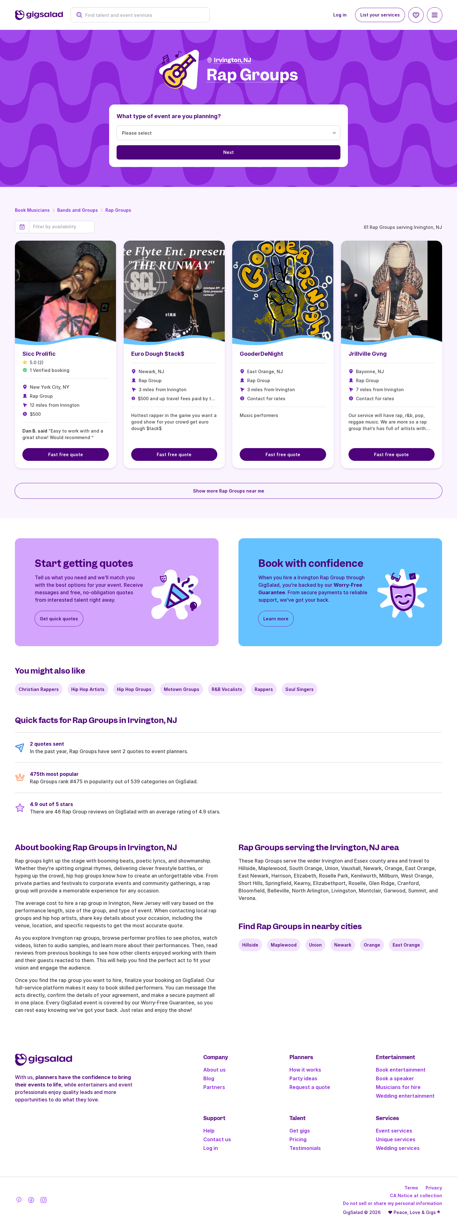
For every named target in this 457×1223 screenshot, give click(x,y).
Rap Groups (118, 210)
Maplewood (284, 944)
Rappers (264, 689)
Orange (372, 944)
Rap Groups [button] (252, 75)
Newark (342, 944)
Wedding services (398, 1148)
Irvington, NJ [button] (232, 60)
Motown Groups (181, 689)
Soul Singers (299, 689)
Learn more (276, 618)
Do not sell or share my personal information (392, 1203)
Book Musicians (32, 210)
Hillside (250, 944)
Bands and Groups (77, 210)
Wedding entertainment (405, 1096)
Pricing (298, 1139)
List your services (380, 14)
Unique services (395, 1139)
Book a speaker (395, 1078)
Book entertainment (401, 1070)
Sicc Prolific (39, 353)
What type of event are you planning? (169, 116)
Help (209, 1131)
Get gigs (299, 1131)
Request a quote (309, 1087)
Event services (394, 1131)
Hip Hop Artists (87, 689)
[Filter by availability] (61, 226)
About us (214, 1070)
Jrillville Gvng (368, 353)
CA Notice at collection (416, 1195)
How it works (305, 1070)
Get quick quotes (59, 618)
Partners (214, 1087)
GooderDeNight (261, 353)
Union (315, 944)
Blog (208, 1078)
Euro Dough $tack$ (157, 353)
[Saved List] (416, 14)
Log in (340, 14)
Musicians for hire (398, 1087)
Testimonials (305, 1148)
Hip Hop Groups (134, 689)
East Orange (406, 944)
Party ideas (303, 1078)
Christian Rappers (39, 689)
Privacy (434, 1187)
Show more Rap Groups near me (228, 490)
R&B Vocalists (227, 689)
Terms (411, 1187)
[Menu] (434, 14)
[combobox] (143, 15)
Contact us (217, 1139)
